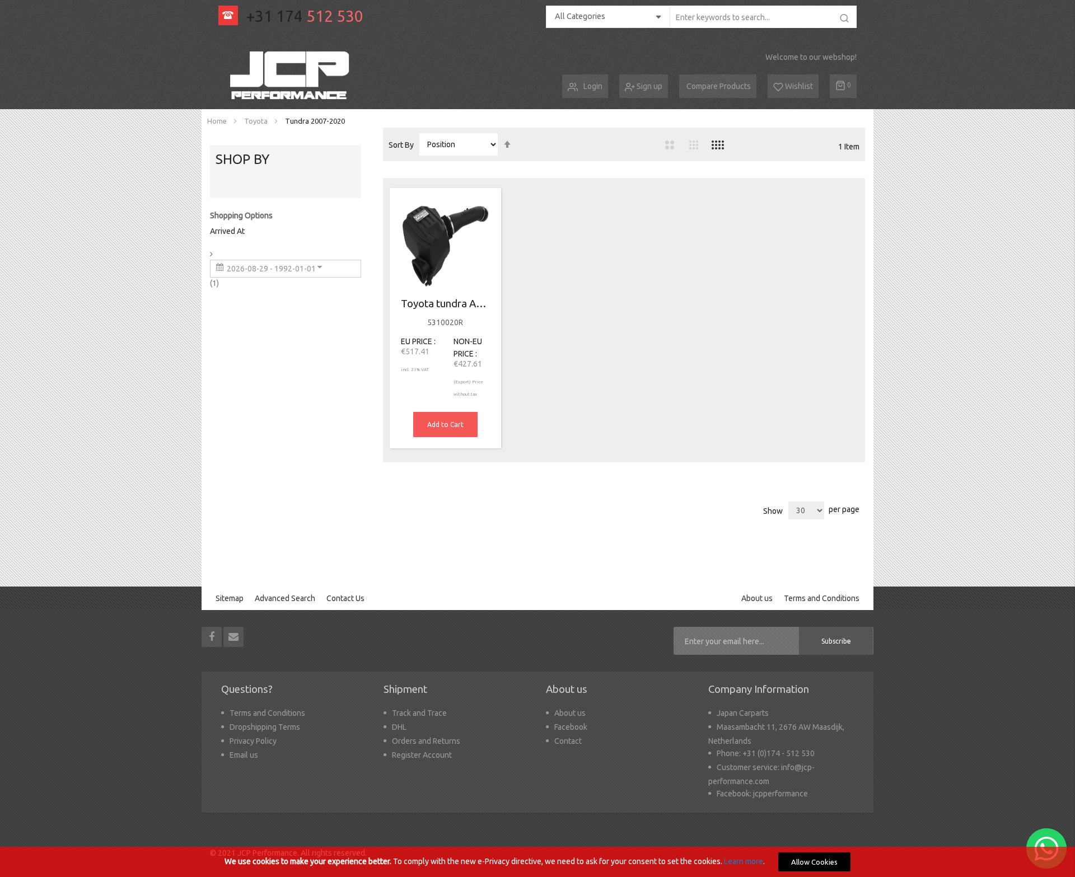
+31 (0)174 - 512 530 (778, 753)
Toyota (256, 121)
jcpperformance (780, 793)
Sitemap (230, 598)
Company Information (758, 689)
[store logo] (292, 75)
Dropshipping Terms (265, 727)
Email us (244, 755)
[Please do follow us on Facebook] (212, 636)
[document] (537, 861)
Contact (568, 741)
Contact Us (345, 598)
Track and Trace (419, 713)
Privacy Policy (253, 741)
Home (217, 121)
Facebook (570, 727)
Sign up (648, 86)
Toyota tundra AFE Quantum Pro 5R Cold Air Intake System (445, 303)
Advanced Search (285, 598)
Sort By (401, 144)
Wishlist (798, 86)
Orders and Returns (426, 741)
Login (592, 86)
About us (757, 598)
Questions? (247, 689)
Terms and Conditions (821, 598)
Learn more (743, 861)
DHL (399, 727)
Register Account (422, 755)
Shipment (405, 689)
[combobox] (763, 17)
